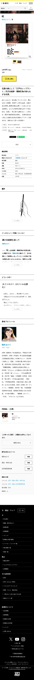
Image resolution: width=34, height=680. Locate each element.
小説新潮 (17, 158)
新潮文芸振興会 (18, 653)
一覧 (22, 510)
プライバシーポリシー (22, 662)
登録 (28, 456)
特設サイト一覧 (7, 598)
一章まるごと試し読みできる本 (12, 594)
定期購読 (5, 569)
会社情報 (5, 610)
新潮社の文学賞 (7, 623)
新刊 (4, 577)
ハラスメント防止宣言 (11, 664)
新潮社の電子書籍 (8, 539)
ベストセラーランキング (10, 586)
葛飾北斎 (15, 253)
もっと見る (16, 220)
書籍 (9, 487)
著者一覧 (5, 552)
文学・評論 (11, 480)
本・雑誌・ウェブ (22, 3)
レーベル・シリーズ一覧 (10, 543)
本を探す (5, 519)
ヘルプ (19, 664)
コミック (5, 535)
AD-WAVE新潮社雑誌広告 (18, 656)
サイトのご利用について (11, 662)
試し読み (10, 79)
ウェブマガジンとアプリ (10, 565)
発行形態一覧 (7, 547)
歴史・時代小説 (20, 480)
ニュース (5, 627)
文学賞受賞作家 (20, 484)
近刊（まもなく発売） (9, 582)
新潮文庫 (5, 527)
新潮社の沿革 (7, 619)
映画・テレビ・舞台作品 (10, 590)
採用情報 (5, 615)
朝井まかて (6, 19)
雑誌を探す (6, 560)
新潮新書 (5, 531)
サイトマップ (25, 664)
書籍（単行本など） (9, 523)
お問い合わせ (7, 631)
